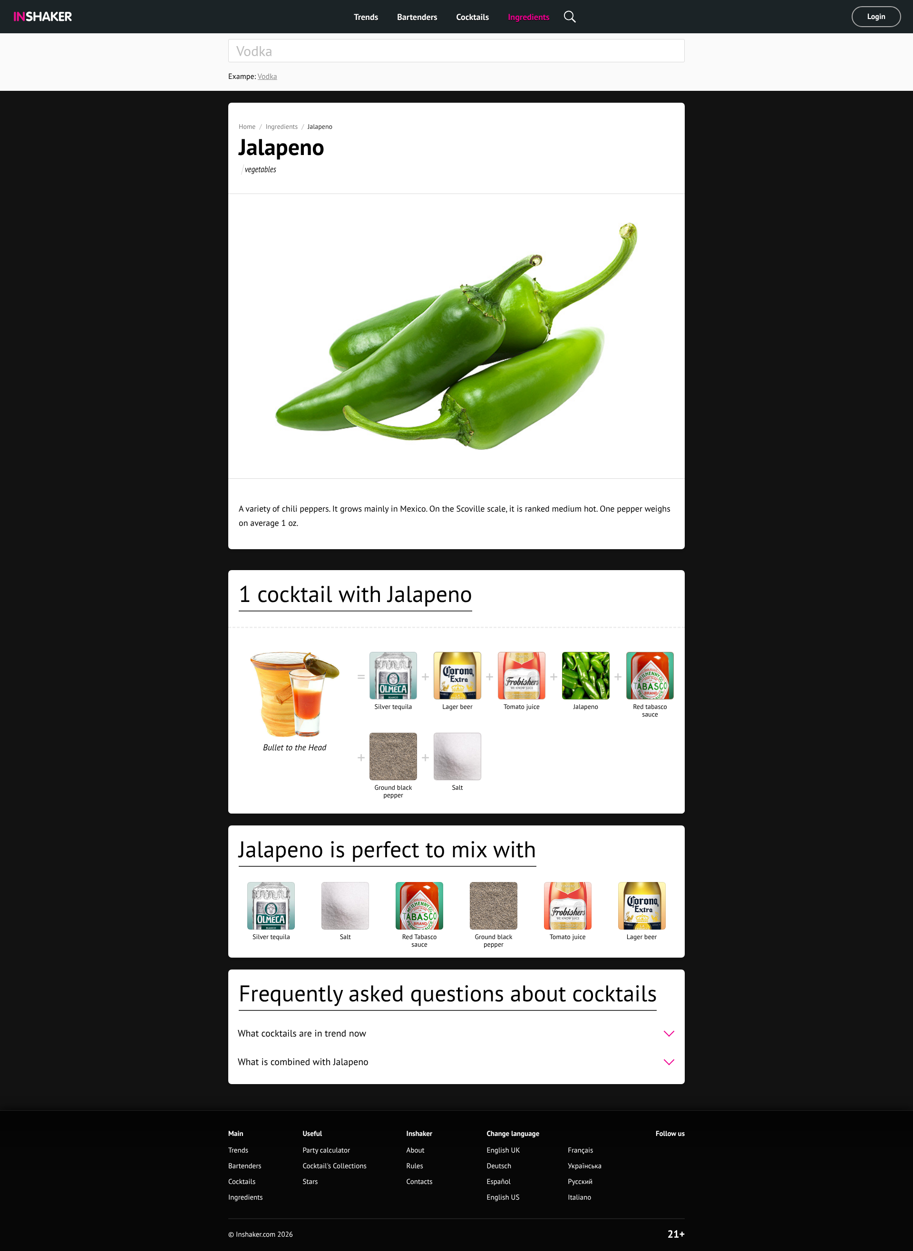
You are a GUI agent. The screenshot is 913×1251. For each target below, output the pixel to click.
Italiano (579, 1197)
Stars (310, 1181)
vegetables (260, 169)
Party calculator (326, 1150)
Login (876, 16)
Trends (366, 16)
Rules (415, 1166)
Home (247, 126)
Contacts (420, 1181)
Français (580, 1150)
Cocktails (472, 16)
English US (502, 1197)
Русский (580, 1181)
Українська (585, 1166)
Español (498, 1181)
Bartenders (417, 16)
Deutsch (498, 1166)
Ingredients (528, 16)
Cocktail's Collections (334, 1166)
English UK (503, 1150)
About (416, 1150)
